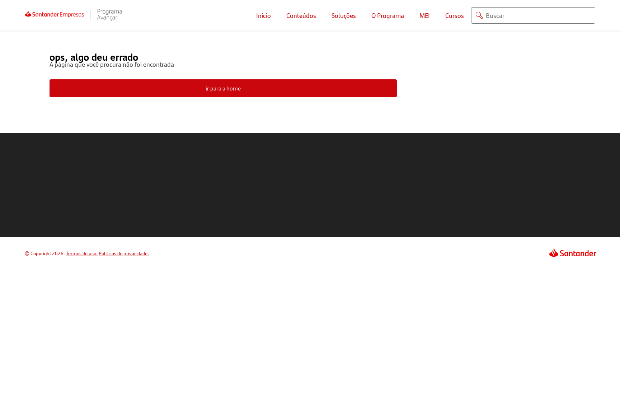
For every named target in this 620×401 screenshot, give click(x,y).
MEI (424, 15)
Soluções (344, 15)
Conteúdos (301, 15)
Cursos (454, 15)
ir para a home (223, 88)
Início (263, 15)
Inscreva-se (505, 185)
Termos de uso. (82, 253)
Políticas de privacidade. (124, 253)
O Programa (387, 15)
